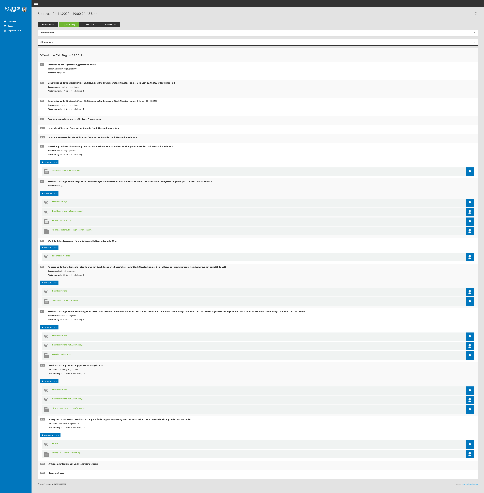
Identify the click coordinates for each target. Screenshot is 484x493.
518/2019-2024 (50, 193)
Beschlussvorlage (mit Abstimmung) (67, 211)
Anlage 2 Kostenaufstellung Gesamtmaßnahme (72, 230)
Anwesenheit (110, 24)
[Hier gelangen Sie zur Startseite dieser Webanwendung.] (16, 9)
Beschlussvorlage (59, 201)
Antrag (55, 443)
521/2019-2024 (50, 162)
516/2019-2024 (50, 283)
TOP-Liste (89, 24)
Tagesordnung (69, 24)
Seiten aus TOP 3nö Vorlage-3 (65, 300)
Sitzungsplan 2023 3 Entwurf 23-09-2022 (69, 408)
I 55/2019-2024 (50, 247)
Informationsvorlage (61, 256)
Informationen (48, 24)
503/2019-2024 (50, 327)
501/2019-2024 (50, 381)
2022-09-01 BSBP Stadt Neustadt (66, 170)
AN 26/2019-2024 (51, 435)
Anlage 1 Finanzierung (61, 220)
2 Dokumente (46, 42)
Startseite (12, 21)
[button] (16, 30)
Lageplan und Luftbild (61, 354)
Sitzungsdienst (470, 484)
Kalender (11, 26)
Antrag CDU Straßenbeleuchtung (66, 453)
